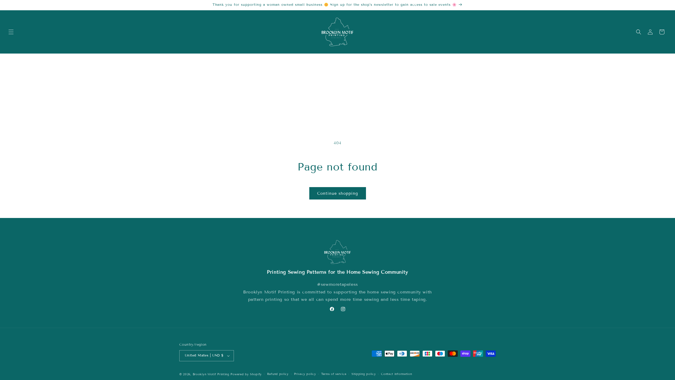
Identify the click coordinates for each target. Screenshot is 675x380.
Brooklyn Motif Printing (211, 374)
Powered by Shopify (246, 374)
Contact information (396, 374)
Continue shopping (337, 193)
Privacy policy (305, 374)
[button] (11, 32)
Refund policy (278, 374)
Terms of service (333, 374)
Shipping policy (363, 374)
